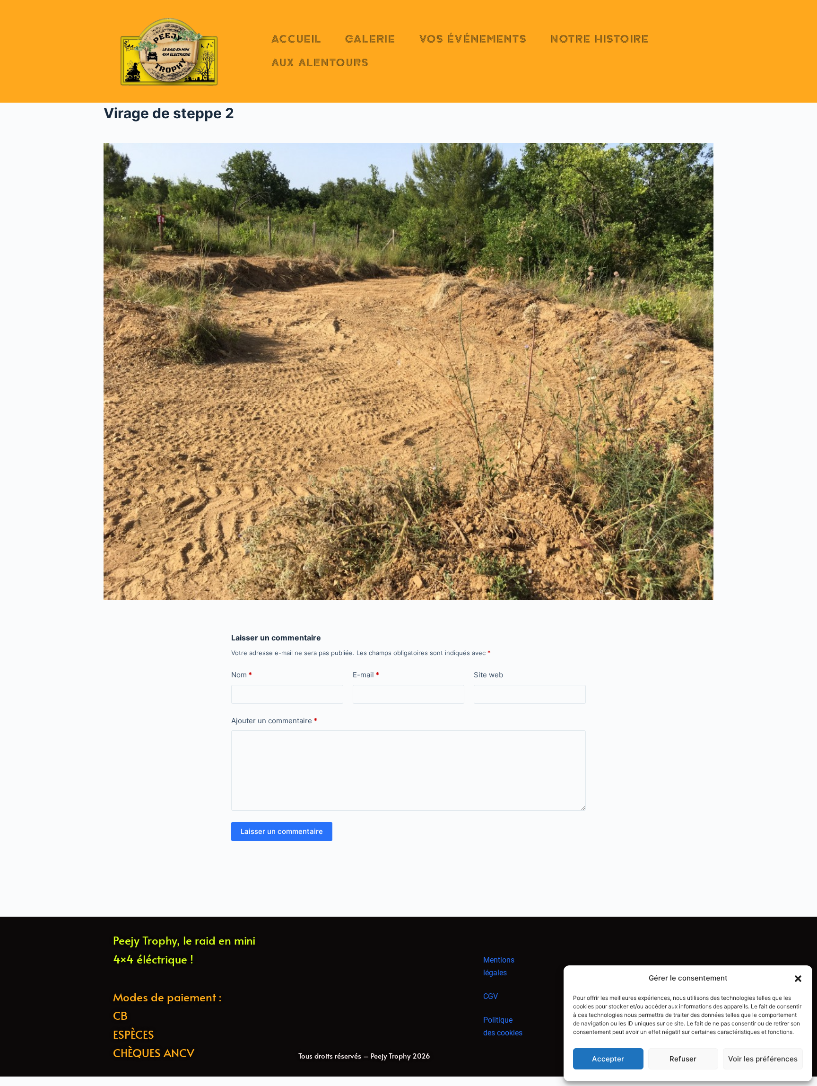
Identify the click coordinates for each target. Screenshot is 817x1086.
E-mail (366, 674)
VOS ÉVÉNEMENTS (473, 39)
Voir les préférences (763, 1058)
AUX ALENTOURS (320, 63)
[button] (798, 978)
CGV (490, 996)
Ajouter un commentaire (274, 720)
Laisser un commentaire (282, 831)
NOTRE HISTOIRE (599, 39)
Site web (488, 674)
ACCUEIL (296, 39)
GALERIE (370, 39)
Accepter (608, 1058)
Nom (241, 674)
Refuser (682, 1058)
